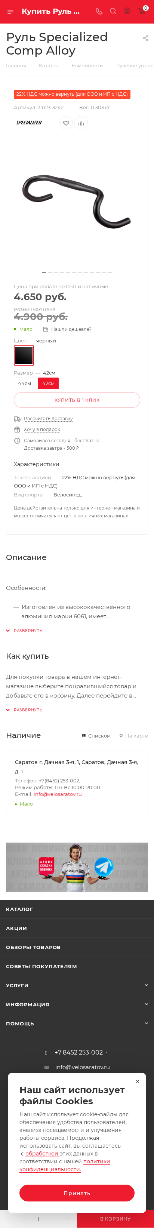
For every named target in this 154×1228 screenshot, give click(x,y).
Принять (77, 1193)
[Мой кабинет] (127, 11)
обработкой (42, 1153)
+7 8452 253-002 (79, 1053)
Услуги (17, 985)
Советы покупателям (41, 966)
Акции (16, 928)
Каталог (19, 909)
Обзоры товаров (33, 947)
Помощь (20, 1024)
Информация (28, 1004)
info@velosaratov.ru (58, 794)
